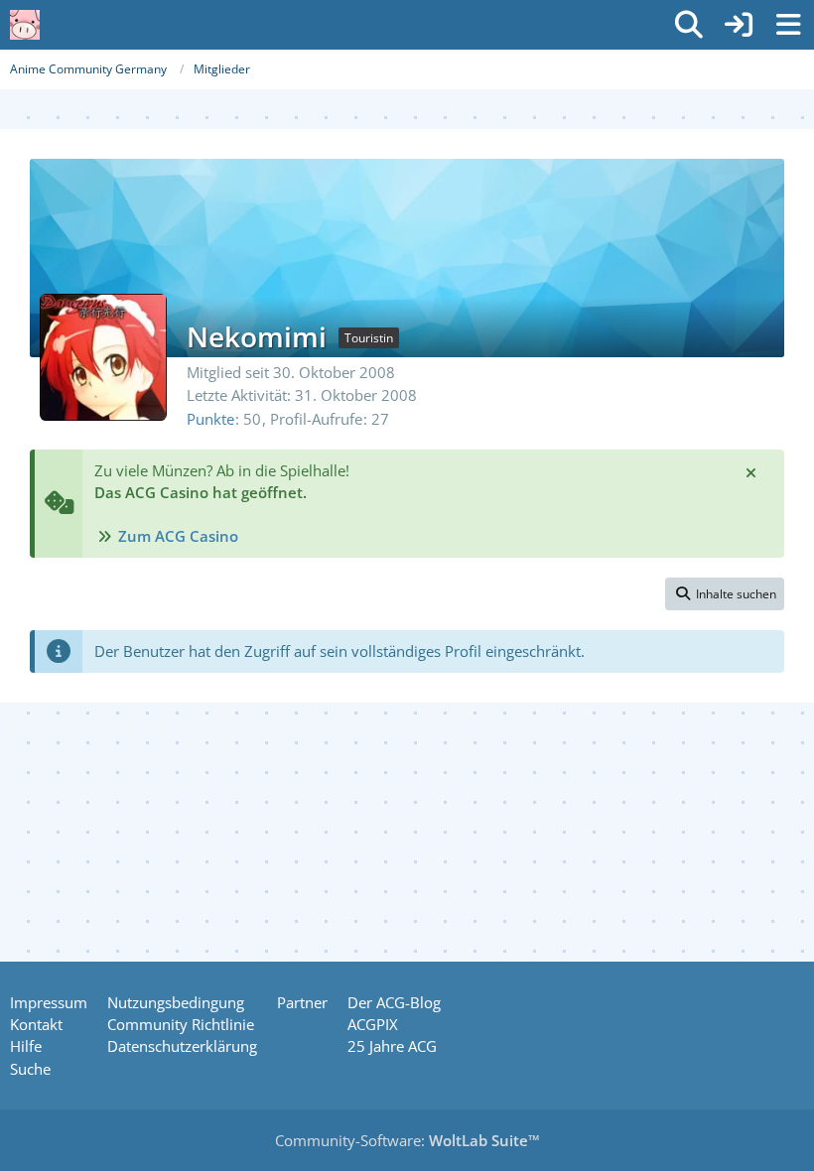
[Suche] (689, 25)
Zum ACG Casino (178, 536)
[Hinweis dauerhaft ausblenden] (752, 471)
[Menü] (788, 25)
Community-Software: (407, 1140)
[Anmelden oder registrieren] (738, 25)
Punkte (210, 419)
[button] (724, 594)
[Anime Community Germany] (25, 25)
